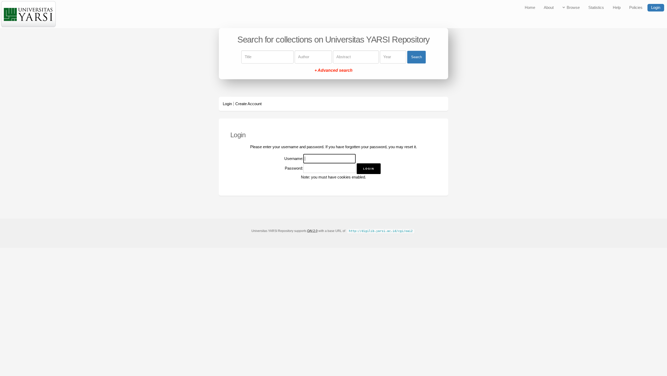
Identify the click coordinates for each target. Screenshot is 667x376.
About (549, 7)
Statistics (596, 7)
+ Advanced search (333, 70)
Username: (293, 159)
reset (408, 147)
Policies (636, 7)
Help (617, 7)
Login (655, 7)
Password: (294, 168)
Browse (573, 7)
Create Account (248, 104)
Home (530, 7)
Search (416, 57)
